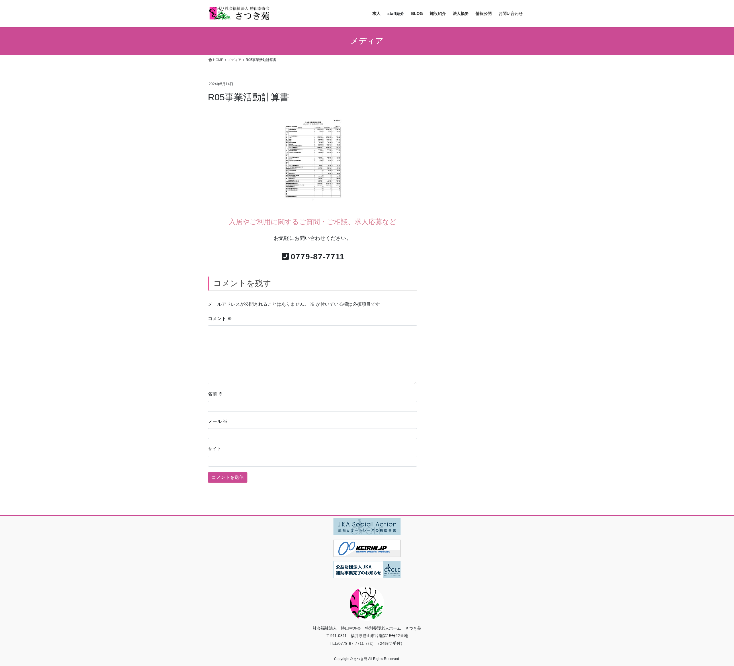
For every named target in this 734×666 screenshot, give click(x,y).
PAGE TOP (712, 641)
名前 (215, 393)
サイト (215, 448)
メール (217, 421)
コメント (220, 318)
